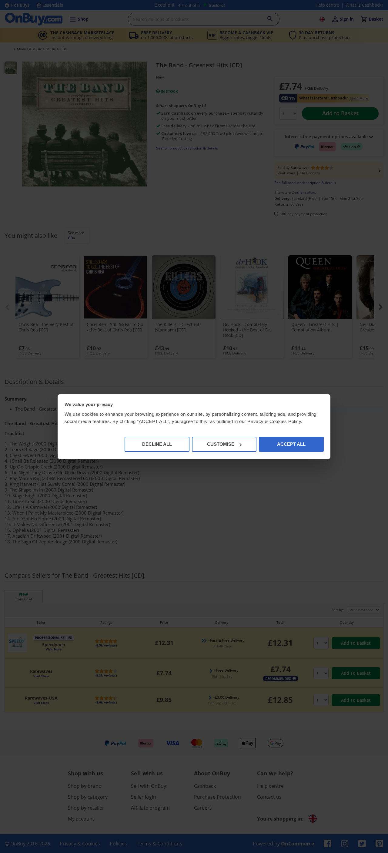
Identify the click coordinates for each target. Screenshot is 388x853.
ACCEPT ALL (291, 444)
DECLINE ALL (157, 444)
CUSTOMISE (220, 444)
